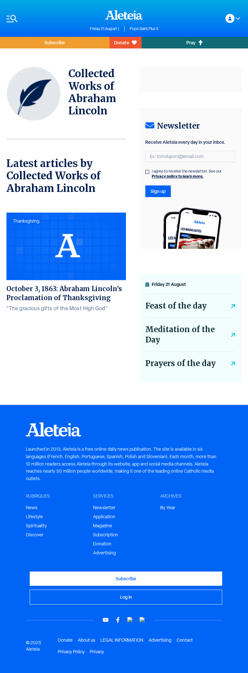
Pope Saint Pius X (144, 28)
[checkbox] (147, 172)
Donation (102, 544)
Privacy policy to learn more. (177, 176)
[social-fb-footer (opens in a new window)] (118, 619)
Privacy (97, 652)
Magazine (102, 526)
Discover (35, 535)
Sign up (158, 191)
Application (104, 517)
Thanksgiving (26, 221)
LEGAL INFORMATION (121, 640)
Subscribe (54, 42)
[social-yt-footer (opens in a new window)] (105, 619)
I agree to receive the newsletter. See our (187, 174)
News (31, 507)
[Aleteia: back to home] (124, 15)
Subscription (105, 535)
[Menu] (44, 18)
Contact (185, 640)
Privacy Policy (71, 652)
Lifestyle (34, 517)
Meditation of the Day (180, 334)
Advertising (104, 553)
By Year (167, 507)
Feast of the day (176, 306)
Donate (121, 42)
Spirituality (36, 526)
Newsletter (104, 507)
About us (86, 640)
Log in (126, 597)
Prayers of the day (180, 363)
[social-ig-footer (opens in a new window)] (142, 619)
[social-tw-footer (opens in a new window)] (130, 619)
